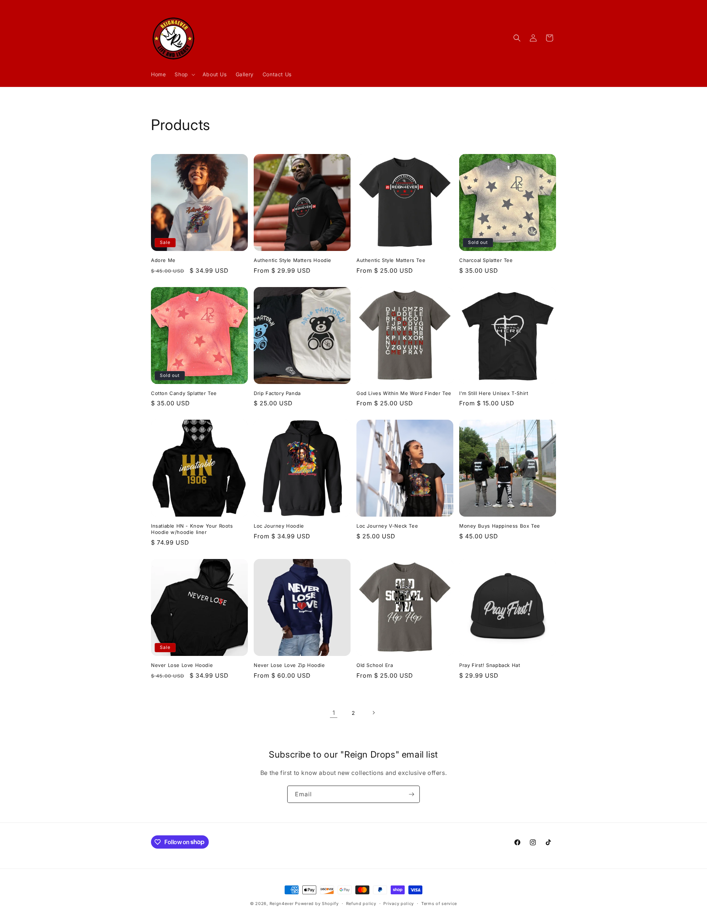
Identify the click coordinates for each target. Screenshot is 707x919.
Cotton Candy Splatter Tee (184, 393)
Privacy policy (398, 903)
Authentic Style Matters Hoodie (292, 260)
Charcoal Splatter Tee (486, 260)
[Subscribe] (411, 794)
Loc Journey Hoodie (279, 526)
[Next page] (373, 713)
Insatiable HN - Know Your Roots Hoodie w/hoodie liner (192, 529)
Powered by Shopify (317, 903)
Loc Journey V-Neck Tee (387, 526)
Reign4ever (282, 903)
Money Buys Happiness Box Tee (499, 526)
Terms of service (439, 903)
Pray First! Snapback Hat (489, 665)
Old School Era (374, 665)
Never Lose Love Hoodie (182, 665)
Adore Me (163, 260)
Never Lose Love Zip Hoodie (289, 665)
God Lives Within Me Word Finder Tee (403, 393)
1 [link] (334, 712)
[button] (184, 74)
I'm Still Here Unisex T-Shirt (493, 393)
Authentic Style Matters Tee (390, 260)
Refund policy (361, 903)
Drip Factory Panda (277, 393)
